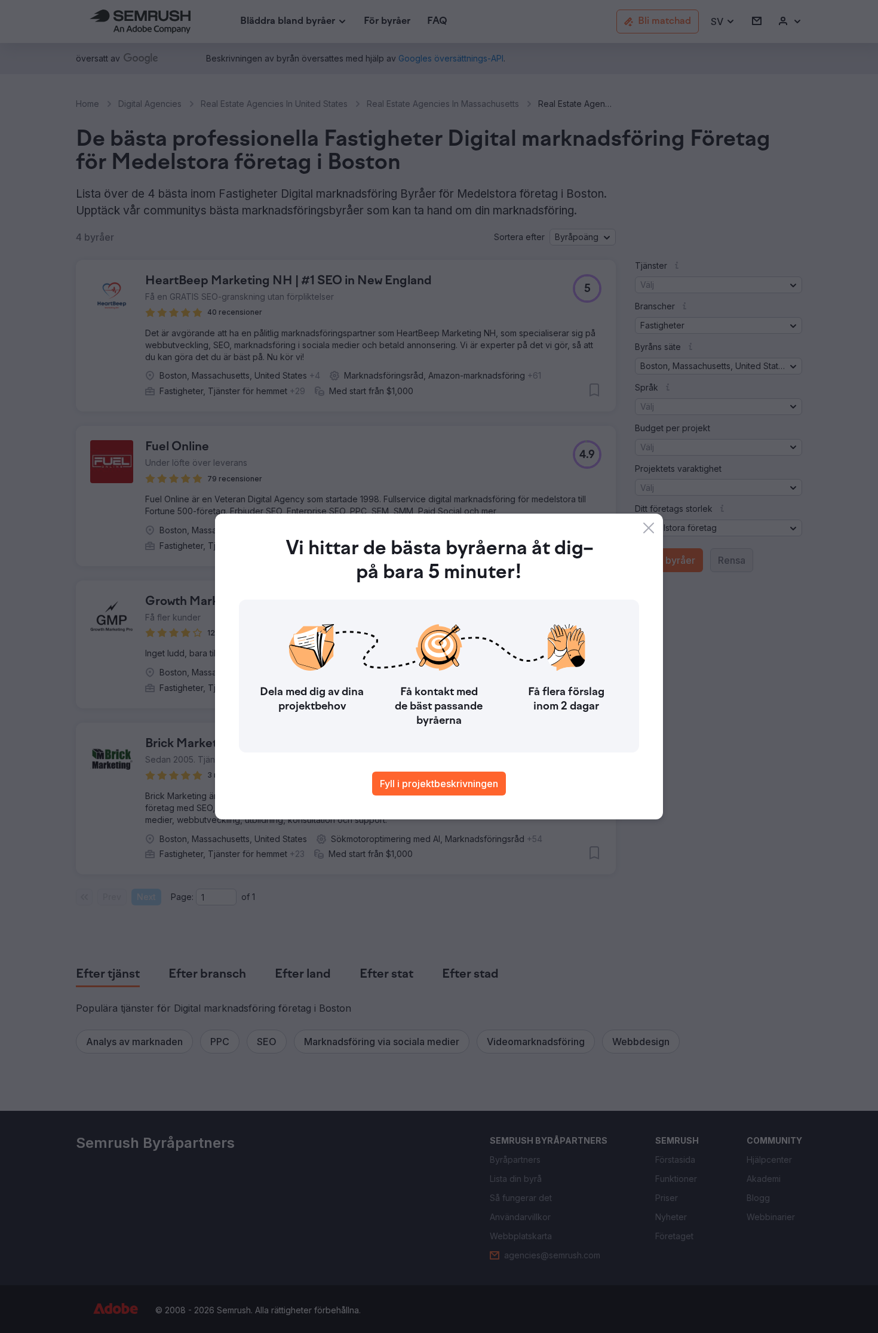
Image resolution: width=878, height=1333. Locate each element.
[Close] (648, 528)
